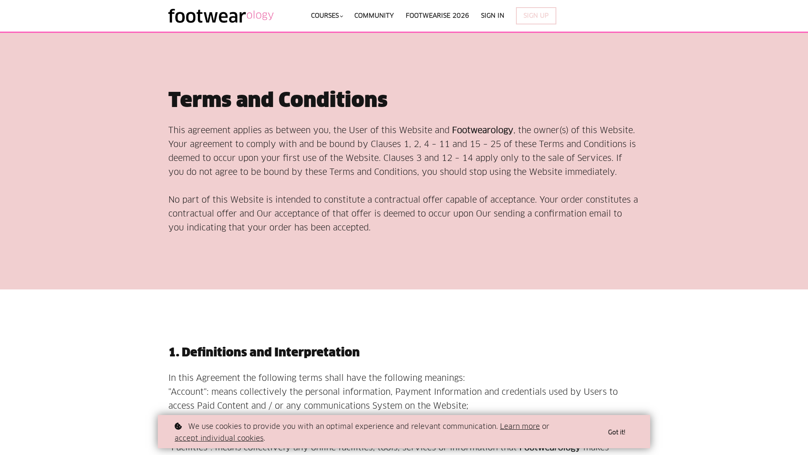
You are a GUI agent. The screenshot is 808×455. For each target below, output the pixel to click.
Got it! (616, 432)
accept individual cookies (219, 438)
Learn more (520, 426)
